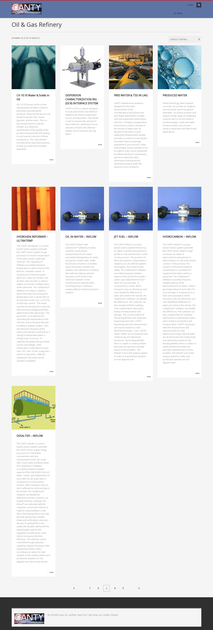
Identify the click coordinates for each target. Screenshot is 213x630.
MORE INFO (51, 160)
